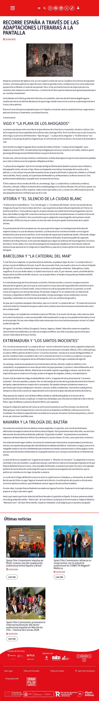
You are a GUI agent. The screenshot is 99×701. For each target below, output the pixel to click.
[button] (39, 8)
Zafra (48, 378)
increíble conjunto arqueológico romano (60, 370)
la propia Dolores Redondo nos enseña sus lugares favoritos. (39, 488)
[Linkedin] (61, 8)
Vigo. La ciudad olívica (60, 183)
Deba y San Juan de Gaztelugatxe (32, 243)
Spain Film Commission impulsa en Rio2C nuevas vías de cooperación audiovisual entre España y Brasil (24, 563)
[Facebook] (55, 8)
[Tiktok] (72, 8)
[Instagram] (50, 8)
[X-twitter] (66, 8)
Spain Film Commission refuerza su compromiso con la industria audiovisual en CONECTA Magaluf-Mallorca (72, 564)
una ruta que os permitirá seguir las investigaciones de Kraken (59, 228)
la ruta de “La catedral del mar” (62, 303)
